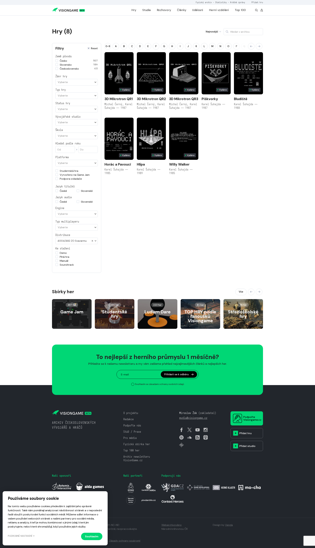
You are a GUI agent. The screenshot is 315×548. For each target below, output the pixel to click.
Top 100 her (131, 450)
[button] (251, 46)
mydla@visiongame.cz (193, 418)
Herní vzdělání (219, 10)
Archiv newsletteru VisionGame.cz (136, 458)
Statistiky (221, 2)
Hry (133, 10)
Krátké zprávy (237, 2)
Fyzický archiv (204, 2)
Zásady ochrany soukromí (124, 540)
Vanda (229, 525)
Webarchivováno (171, 525)
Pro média (130, 438)
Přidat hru (257, 2)
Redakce (128, 419)
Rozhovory (164, 10)
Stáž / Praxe (132, 431)
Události (197, 10)
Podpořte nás (132, 425)
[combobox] (76, 82)
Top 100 (240, 10)
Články (181, 10)
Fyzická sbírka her (136, 444)
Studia (146, 10)
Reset (94, 48)
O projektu (130, 413)
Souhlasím (91, 536)
